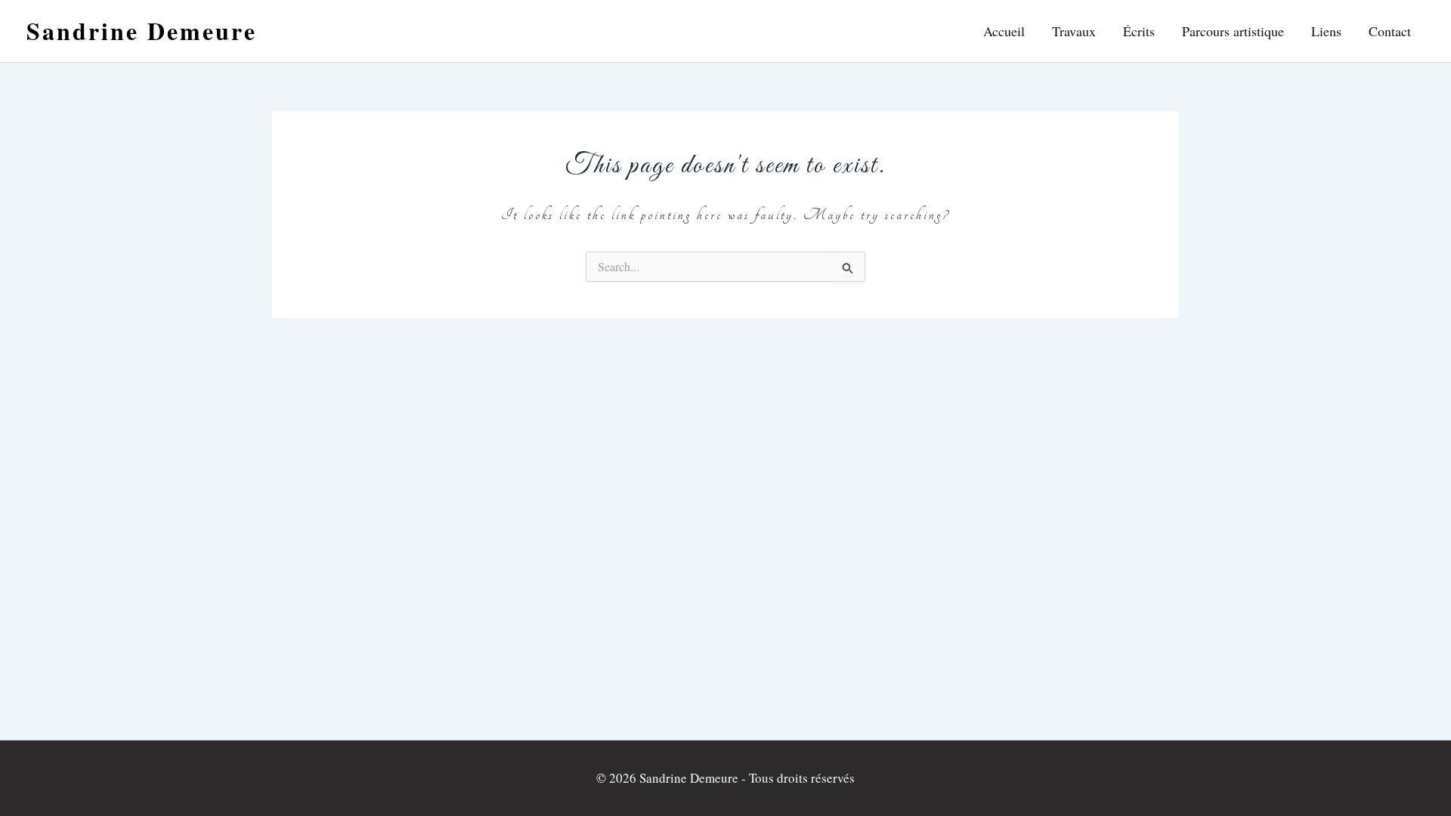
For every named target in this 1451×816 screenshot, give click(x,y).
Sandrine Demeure (141, 30)
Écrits (1139, 31)
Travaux (1074, 31)
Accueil (1004, 31)
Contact (1390, 31)
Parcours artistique (1233, 31)
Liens (1326, 31)
